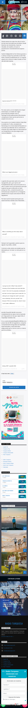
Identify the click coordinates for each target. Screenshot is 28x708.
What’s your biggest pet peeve (9, 172)
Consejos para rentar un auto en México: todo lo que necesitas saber (13, 562)
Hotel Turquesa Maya (8, 463)
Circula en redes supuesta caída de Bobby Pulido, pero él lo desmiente (13, 605)
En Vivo (25, 2)
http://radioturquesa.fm (9, 645)
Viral (12, 373)
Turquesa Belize (7, 451)
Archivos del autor (14, 387)
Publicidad (5, 467)
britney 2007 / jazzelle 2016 (9, 366)
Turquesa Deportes (7, 481)
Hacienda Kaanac (7, 461)
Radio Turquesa (15, 24)
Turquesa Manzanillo (8, 452)
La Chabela (5, 486)
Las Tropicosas (6, 476)
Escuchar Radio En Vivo (7, 636)
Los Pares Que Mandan (7, 491)
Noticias (8, 9)
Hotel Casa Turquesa (8, 465)
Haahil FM (5, 447)
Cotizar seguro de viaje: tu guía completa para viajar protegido (13, 518)
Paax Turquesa (6, 454)
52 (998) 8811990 (8, 648)
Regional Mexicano (17, 9)
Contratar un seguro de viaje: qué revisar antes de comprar (13, 540)
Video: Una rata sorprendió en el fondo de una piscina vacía (13, 587)
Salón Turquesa (7, 459)
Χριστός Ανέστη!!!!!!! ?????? (9, 101)
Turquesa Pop (6, 449)
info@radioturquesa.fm (9, 650)
